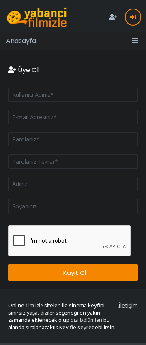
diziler (47, 312)
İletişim (128, 305)
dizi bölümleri (86, 320)
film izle (34, 305)
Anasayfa (21, 40)
